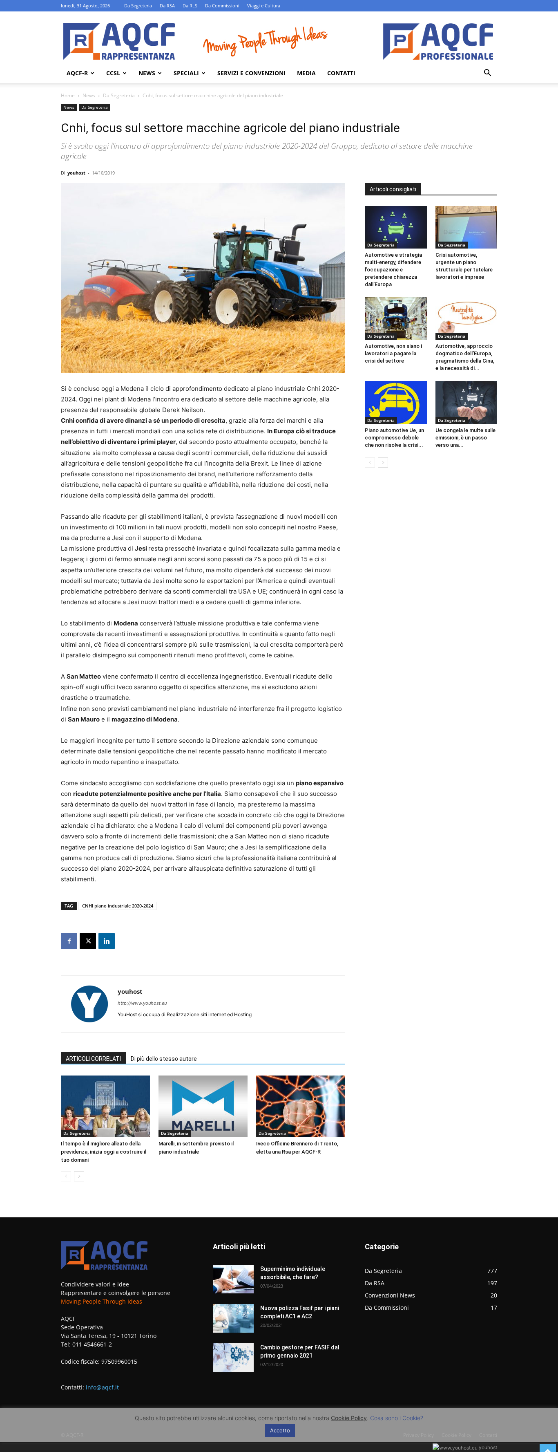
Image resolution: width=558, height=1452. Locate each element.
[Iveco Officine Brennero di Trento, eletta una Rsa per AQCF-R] (300, 1106)
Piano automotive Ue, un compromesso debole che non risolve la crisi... (394, 437)
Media (306, 73)
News (146, 73)
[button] (487, 74)
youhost (76, 173)
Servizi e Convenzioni (251, 73)
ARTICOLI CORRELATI (93, 1058)
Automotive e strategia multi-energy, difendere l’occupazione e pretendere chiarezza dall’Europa (393, 269)
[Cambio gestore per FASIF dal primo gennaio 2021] (233, 1357)
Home (68, 95)
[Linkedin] (106, 941)
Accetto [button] (280, 1430)
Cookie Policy (349, 1417)
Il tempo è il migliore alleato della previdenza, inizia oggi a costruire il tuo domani (103, 1152)
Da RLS (190, 5)
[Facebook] (69, 941)
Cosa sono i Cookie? (396, 1417)
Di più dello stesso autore (164, 1058)
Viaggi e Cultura (263, 5)
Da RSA (167, 5)
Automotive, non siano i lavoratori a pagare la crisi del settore (393, 353)
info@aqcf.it (102, 1387)
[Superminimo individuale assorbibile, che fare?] (233, 1279)
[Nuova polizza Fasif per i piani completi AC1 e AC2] (233, 1318)
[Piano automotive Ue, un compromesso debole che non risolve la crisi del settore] (396, 402)
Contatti (341, 73)
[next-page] (79, 1176)
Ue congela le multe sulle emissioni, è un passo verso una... (465, 437)
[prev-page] (66, 1176)
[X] (88, 941)
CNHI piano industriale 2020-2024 (117, 906)
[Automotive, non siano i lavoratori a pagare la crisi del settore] (396, 318)
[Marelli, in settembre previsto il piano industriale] (203, 1106)
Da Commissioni (222, 5)
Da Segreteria (138, 5)
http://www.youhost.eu (142, 1003)
